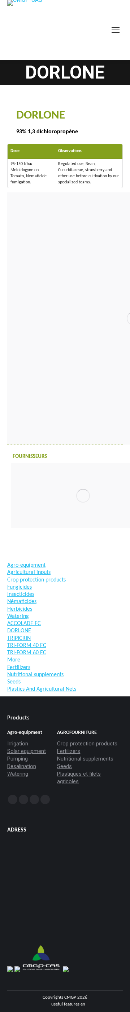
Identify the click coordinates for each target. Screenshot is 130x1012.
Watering (17, 774)
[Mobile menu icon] (115, 30)
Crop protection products (87, 743)
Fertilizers (68, 751)
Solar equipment (26, 751)
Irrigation (17, 743)
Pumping (17, 758)
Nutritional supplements (85, 758)
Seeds (64, 766)
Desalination (21, 766)
